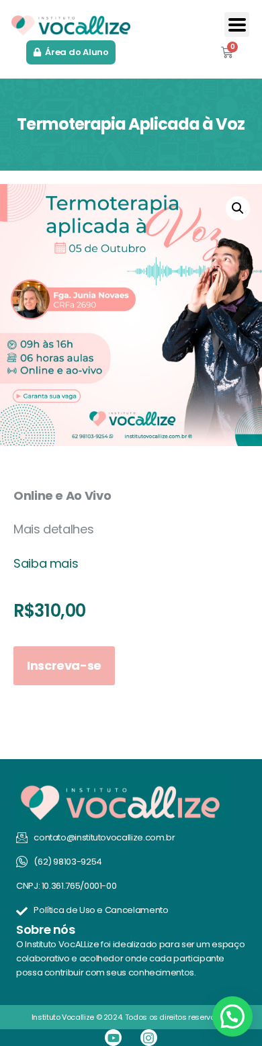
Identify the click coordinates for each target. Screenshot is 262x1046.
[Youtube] (113, 1037)
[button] (236, 24)
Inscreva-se (64, 665)
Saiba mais (45, 563)
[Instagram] (148, 1037)
